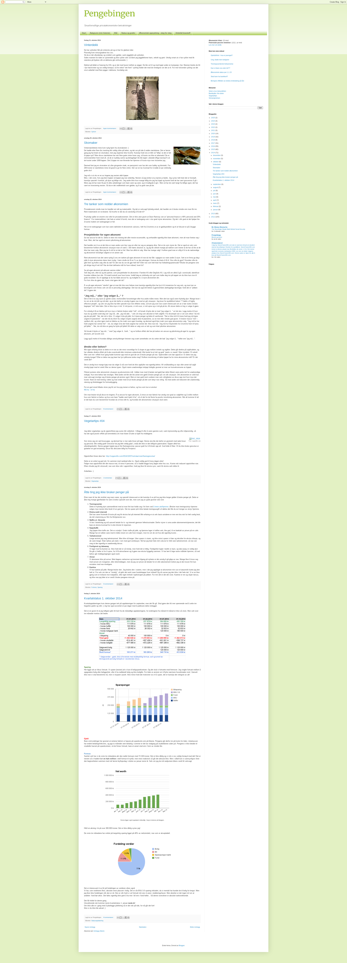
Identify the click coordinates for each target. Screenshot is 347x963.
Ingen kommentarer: (110, 128)
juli (214, 191)
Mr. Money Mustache (219, 227)
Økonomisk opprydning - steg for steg (155, 33)
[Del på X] (126, 128)
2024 (213, 121)
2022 (213, 127)
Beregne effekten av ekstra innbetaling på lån (227, 81)
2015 (213, 149)
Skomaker (90, 142)
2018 (213, 140)
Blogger (181, 945)
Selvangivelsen (214, 98)
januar (215, 210)
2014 (213, 153)
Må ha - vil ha (89, 390)
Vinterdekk (91, 45)
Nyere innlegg (90, 927)
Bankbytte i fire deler (216, 93)
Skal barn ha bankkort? (219, 76)
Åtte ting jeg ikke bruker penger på (106, 492)
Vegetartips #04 (94, 421)
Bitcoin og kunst (217, 237)
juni (214, 194)
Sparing (99, 587)
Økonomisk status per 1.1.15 (221, 72)
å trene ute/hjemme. (161, 507)
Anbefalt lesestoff (183, 33)
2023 (213, 124)
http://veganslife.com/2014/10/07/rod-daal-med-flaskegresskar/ (130, 456)
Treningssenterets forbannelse (222, 64)
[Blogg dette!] (123, 128)
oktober (216, 162)
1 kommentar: (108, 478)
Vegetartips (95, 481)
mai (214, 197)
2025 (213, 118)
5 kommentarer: (108, 584)
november (217, 159)
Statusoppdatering (97, 920)
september (217, 184)
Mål (115, 33)
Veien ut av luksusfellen (217, 91)
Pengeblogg (216, 235)
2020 (213, 133)
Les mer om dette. (215, 45)
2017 (213, 143)
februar (216, 206)
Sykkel (93, 131)
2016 (213, 146)
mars (215, 203)
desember (217, 155)
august (216, 187)
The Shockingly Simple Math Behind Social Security (228, 229)
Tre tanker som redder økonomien (106, 204)
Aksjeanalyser (217, 243)
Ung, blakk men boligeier (220, 60)
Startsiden (142, 927)
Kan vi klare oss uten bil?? (220, 68)
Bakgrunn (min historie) (100, 33)
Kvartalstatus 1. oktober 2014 (103, 598)
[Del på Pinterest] (131, 128)
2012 (213, 217)
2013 (213, 214)
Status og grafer (128, 33)
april (215, 200)
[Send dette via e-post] (121, 128)
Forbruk (94, 587)
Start (84, 33)
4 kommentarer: (108, 917)
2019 (213, 137)
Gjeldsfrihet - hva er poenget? (222, 55)
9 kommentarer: (108, 409)
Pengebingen (109, 13)
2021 (213, 130)
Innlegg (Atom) (99, 931)
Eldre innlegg (195, 927)
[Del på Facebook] (128, 128)
